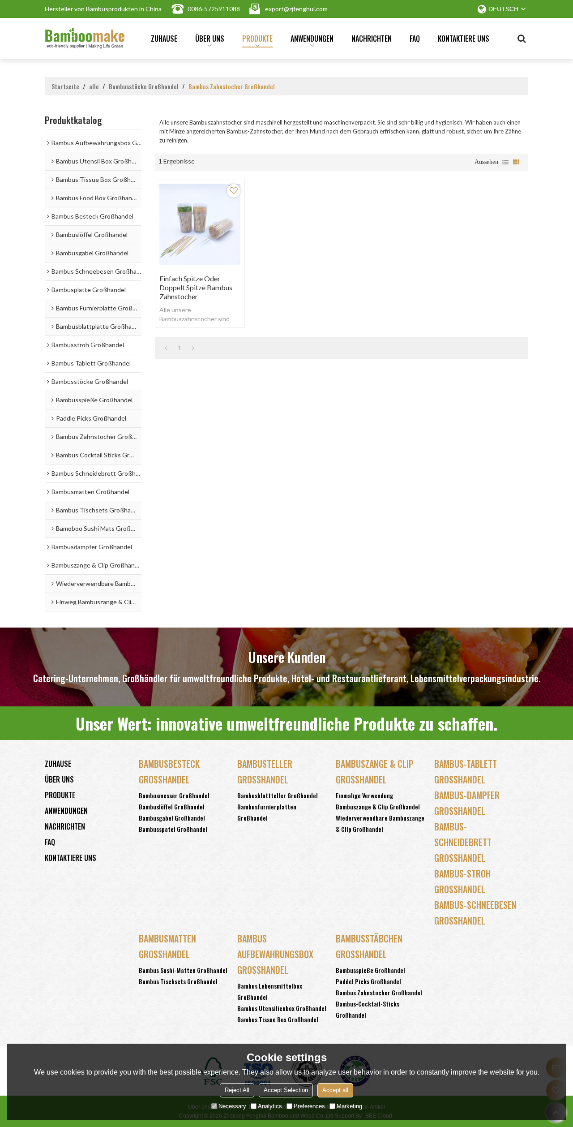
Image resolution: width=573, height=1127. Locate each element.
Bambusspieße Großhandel (370, 970)
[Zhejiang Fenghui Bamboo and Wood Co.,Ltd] (85, 38)
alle (94, 86)
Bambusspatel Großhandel (173, 829)
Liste (505, 162)
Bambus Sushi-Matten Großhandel (183, 970)
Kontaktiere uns (463, 38)
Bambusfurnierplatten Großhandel (266, 812)
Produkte (257, 38)
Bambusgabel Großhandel (172, 817)
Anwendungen (312, 38)
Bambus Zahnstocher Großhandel (379, 992)
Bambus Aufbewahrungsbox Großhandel (275, 954)
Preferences (309, 1106)
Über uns (209, 38)
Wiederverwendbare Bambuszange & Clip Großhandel (380, 823)
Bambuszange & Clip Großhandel (375, 771)
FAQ (415, 38)
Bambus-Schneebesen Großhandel (475, 912)
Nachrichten (371, 38)
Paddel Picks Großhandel (368, 981)
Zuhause (164, 38)
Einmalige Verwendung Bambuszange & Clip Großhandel (378, 801)
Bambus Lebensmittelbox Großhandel (269, 991)
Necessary (232, 1106)
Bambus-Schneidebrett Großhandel (463, 842)
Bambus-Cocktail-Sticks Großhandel (367, 1009)
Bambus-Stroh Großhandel (462, 881)
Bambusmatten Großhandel (167, 946)
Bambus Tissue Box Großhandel (277, 1019)
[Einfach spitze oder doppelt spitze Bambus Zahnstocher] (199, 224)
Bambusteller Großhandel (264, 771)
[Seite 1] (165, 348)
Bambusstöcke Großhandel (144, 86)
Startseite (65, 86)
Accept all (335, 1090)
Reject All (237, 1090)
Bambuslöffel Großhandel (172, 806)
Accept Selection (286, 1090)
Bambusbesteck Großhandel (169, 771)
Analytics (270, 1106)
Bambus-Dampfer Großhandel (467, 802)
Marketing (349, 1106)
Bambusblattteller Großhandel (277, 795)
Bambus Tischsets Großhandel (178, 981)
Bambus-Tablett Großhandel (465, 771)
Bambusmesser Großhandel (174, 795)
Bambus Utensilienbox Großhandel (281, 1008)
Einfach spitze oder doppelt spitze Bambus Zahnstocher (195, 287)
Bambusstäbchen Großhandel (369, 946)
